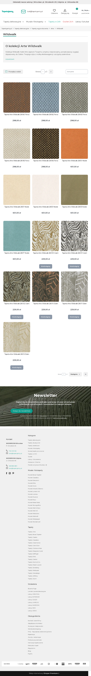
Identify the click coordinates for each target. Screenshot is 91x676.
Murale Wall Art (33, 511)
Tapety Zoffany (33, 576)
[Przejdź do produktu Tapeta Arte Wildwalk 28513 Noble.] (45, 190)
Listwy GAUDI (32, 599)
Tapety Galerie (32, 559)
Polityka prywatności (35, 640)
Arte (52, 28)
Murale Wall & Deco (34, 508)
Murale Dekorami (33, 480)
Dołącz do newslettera (21, 411)
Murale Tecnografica (34, 505)
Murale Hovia (32, 486)
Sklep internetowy (43, 673)
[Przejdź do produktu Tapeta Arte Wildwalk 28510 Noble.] (74, 144)
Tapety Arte (32, 532)
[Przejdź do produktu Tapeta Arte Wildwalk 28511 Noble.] (16, 190)
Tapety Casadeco (33, 540)
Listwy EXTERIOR (34, 597)
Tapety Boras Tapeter (35, 534)
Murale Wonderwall (34, 522)
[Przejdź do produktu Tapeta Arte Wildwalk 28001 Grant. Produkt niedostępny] (74, 236)
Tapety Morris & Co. (34, 562)
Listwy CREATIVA (33, 594)
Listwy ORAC (32, 611)
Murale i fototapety (34, 448)
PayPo (30, 654)
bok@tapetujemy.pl (15, 453)
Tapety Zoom (32, 578)
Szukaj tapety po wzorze (36, 451)
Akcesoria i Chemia (34, 462)
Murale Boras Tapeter (34, 475)
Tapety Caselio (32, 537)
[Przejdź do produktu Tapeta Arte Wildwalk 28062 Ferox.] (45, 97)
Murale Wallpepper (34, 519)
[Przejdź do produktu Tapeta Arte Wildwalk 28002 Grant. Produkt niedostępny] (16, 286)
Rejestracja (31, 634)
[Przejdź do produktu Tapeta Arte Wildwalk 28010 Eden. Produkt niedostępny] (45, 286)
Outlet (30, 456)
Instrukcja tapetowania (35, 643)
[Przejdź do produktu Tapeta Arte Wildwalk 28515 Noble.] (74, 190)
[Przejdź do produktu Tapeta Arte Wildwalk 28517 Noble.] (16, 236)
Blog (29, 651)
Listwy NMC (32, 608)
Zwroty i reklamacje (34, 637)
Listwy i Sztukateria (34, 459)
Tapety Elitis (32, 556)
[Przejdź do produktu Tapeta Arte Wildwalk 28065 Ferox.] (16, 144)
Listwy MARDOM (33, 605)
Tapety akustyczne (34, 443)
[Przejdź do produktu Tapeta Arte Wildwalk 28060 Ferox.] (16, 97)
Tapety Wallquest (33, 570)
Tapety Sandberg (33, 567)
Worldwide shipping (34, 629)
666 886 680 (13, 466)
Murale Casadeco (33, 477)
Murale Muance (33, 497)
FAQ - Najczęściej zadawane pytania (39, 631)
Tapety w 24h (32, 454)
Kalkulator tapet (33, 645)
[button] (85, 10)
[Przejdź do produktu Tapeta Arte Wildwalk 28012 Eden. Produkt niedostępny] (16, 337)
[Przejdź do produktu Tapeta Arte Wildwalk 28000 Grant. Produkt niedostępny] (45, 236)
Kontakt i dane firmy (34, 620)
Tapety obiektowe (33, 445)
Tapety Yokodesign (34, 573)
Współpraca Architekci (35, 623)
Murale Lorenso (33, 494)
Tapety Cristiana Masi (35, 548)
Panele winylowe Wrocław (36, 465)
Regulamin (43, 416)
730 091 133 (12, 451)
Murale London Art (34, 491)
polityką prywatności (60, 418)
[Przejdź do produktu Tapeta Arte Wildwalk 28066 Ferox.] (45, 144)
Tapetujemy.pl (7, 28)
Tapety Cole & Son (34, 545)
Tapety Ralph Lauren (35, 565)
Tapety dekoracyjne (22, 28)
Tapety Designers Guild (35, 551)
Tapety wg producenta (40, 28)
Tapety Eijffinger (33, 554)
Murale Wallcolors (33, 513)
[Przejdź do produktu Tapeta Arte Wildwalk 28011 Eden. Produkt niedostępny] (74, 286)
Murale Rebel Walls (34, 502)
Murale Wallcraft (33, 516)
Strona (38, 72)
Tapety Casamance (34, 543)
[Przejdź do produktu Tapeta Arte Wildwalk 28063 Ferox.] (74, 97)
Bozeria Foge (32, 588)
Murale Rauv (32, 500)
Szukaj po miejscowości (35, 626)
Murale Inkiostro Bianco (35, 488)
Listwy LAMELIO (33, 602)
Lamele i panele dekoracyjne (37, 591)
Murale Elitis (32, 483)
